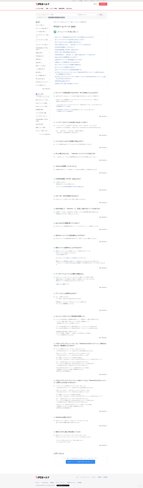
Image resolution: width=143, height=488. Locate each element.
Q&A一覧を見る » (103, 116)
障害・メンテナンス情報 (51, 8)
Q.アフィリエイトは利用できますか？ (65, 67)
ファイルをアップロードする (63, 442)
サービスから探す (39, 8)
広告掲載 (79, 482)
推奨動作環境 (61, 8)
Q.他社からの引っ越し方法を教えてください (67, 83)
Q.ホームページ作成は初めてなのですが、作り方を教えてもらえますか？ (74, 37)
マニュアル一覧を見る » (45, 134)
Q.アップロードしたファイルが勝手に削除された (68, 64)
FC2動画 (80, 0)
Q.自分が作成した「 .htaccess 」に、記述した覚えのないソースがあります (75, 54)
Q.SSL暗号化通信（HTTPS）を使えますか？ (67, 49)
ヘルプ (77, 477)
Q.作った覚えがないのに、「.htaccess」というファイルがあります (73, 44)
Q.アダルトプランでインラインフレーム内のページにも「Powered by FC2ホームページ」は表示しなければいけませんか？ (80, 77)
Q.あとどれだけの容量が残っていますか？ (66, 57)
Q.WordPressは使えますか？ (62, 81)
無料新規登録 (103, 4)
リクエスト (93, 477)
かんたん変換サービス (62, 254)
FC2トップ (75, 0)
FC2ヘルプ (56, 22)
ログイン (95, 4)
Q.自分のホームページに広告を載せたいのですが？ (68, 59)
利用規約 (100, 477)
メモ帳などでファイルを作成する (65, 111)
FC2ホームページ (65, 22)
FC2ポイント (51, 17)
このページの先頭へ (139, 486)
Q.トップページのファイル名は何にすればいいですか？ (70, 39)
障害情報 (105, 477)
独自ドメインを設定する (72, 257)
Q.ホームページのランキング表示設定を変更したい (68, 69)
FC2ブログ (92, 0)
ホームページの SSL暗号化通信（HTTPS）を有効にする (70, 186)
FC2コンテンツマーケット (102, 0)
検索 (101, 14)
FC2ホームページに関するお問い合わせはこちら (80, 461)
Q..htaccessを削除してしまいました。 (65, 47)
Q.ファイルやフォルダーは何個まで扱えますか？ (68, 42)
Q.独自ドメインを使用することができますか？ (67, 62)
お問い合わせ (69, 8)
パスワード (57, 17)
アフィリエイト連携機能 (61, 303)
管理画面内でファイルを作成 (63, 106)
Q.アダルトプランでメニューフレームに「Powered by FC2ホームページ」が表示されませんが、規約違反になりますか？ (79, 73)
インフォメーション (85, 477)
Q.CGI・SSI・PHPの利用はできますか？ (66, 52)
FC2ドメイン (60, 261)
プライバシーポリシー (60, 482)
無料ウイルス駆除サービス (63, 284)
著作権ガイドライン (71, 482)
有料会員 (62, 17)
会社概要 (52, 482)
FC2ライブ (86, 0)
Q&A (72, 22)
